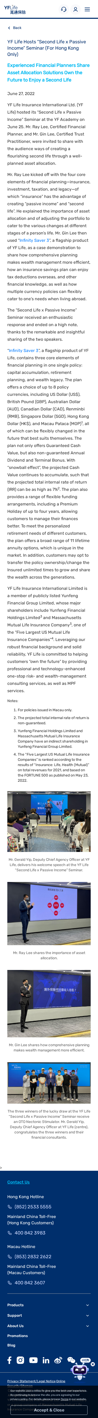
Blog (11, 1345)
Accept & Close (49, 1410)
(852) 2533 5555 (33, 1206)
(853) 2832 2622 (33, 1256)
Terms (64, 1399)
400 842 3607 (30, 1282)
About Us (15, 1326)
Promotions (17, 1336)
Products (15, 1305)
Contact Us (18, 1182)
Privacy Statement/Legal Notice (31, 1381)
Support (14, 1315)
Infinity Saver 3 (34, 240)
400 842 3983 (30, 1233)
